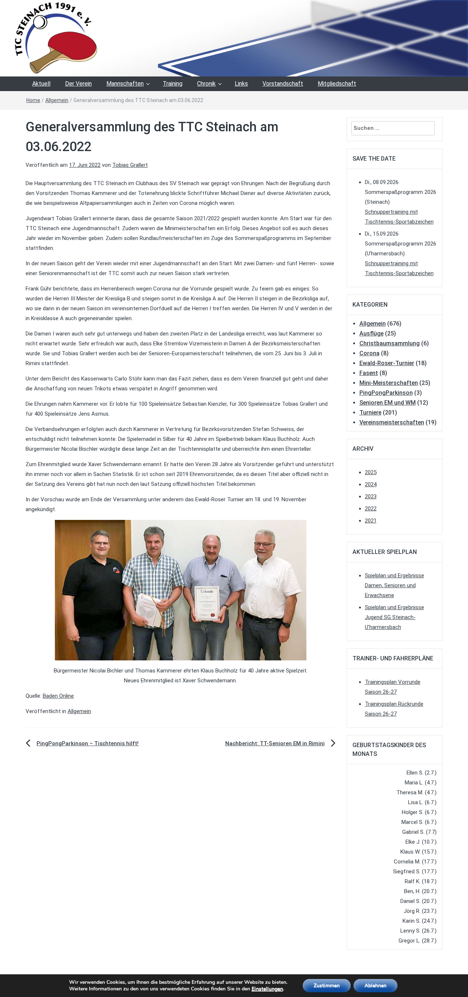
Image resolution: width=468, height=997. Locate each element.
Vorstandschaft (283, 83)
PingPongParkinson (386, 392)
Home (33, 100)
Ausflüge (371, 333)
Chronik (206, 83)
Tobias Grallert (130, 165)
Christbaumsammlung (389, 343)
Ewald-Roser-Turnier (386, 363)
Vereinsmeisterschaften (391, 422)
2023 (371, 496)
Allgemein (56, 100)
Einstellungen (267, 989)
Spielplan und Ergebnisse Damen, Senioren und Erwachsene (394, 585)
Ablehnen (375, 985)
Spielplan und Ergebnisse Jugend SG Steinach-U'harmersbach (394, 617)
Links (241, 83)
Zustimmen (327, 985)
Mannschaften (125, 83)
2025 (371, 472)
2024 (371, 484)
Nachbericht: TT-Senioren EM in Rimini (275, 743)
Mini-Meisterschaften (388, 382)
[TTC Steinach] (234, 37)
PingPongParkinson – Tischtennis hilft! (88, 743)
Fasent (368, 373)
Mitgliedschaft (337, 83)
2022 (371, 508)
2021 (371, 520)
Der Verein (78, 83)
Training (172, 83)
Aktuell (41, 83)
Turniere (370, 412)
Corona (369, 353)
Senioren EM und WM (387, 402)
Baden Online (58, 696)
